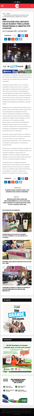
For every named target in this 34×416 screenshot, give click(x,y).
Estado (4, 19)
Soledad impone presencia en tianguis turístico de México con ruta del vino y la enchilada (14, 236)
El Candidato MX (11, 31)
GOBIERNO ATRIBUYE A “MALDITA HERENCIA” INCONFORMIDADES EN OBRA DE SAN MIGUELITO (16, 289)
